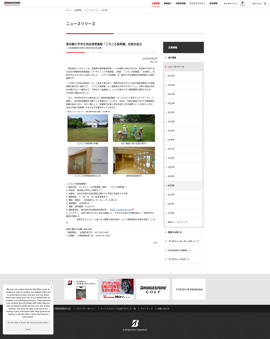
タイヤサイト (229, 4)
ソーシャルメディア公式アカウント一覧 (118, 309)
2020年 (171, 122)
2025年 (171, 76)
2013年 (171, 185)
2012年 (171, 195)
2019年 (171, 131)
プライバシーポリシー (85, 309)
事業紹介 (168, 3)
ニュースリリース (91, 10)
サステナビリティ (197, 3)
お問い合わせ (257, 3)
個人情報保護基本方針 (61, 309)
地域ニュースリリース (177, 222)
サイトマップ (147, 309)
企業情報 (156, 3)
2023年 (171, 94)
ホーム (68, 10)
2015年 (171, 167)
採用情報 (213, 3)
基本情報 (172, 58)
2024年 (171, 85)
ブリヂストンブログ (177, 259)
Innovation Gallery (178, 250)
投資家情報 (181, 3)
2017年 (171, 149)
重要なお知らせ (175, 232)
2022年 (171, 103)
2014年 (171, 176)
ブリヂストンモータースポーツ (182, 241)
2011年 (171, 204)
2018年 (171, 140)
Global (242, 5)
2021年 (171, 112)
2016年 (171, 158)
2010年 (171, 213)
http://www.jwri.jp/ (121, 210)
